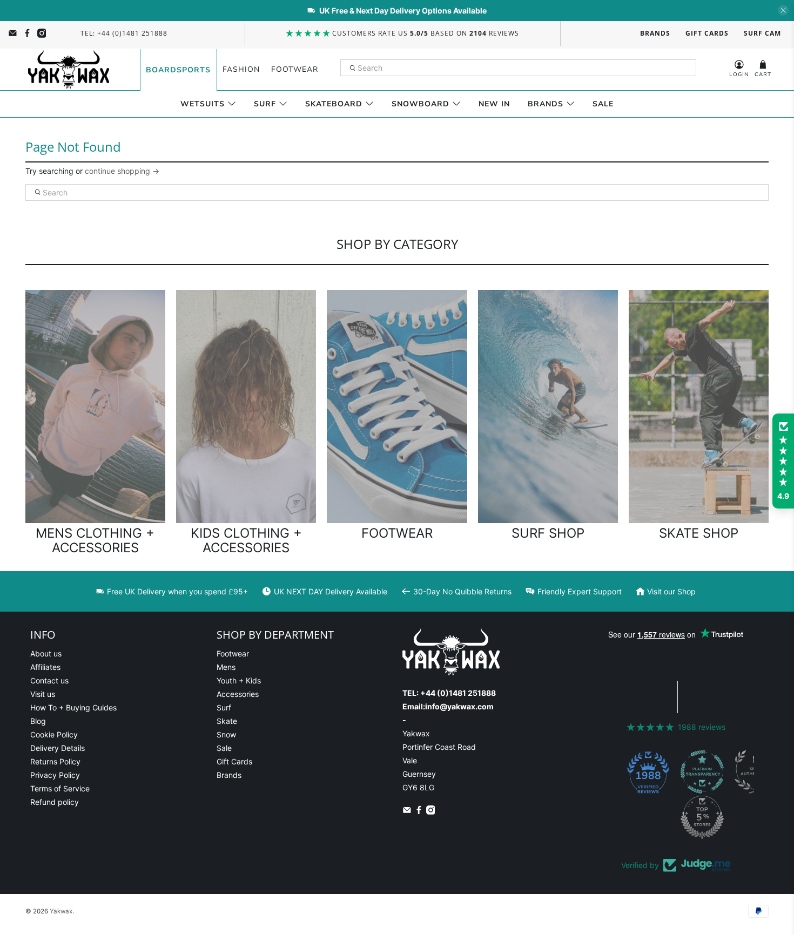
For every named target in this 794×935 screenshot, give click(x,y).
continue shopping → (122, 170)
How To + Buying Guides (73, 707)
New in (494, 104)
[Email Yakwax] (12, 33)
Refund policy (54, 802)
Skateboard (333, 104)
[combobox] (518, 68)
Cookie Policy (54, 734)
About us (46, 653)
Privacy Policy (55, 775)
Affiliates (45, 667)
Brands (655, 33)
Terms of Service (60, 788)
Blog (38, 721)
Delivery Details (57, 748)
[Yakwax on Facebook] (27, 33)
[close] (783, 10)
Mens (226, 667)
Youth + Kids (239, 680)
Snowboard (420, 104)
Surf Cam (762, 33)
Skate (227, 721)
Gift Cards (707, 33)
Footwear (294, 69)
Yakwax (61, 911)
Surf (265, 104)
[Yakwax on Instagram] (41, 33)
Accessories (238, 694)
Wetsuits (202, 104)
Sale (603, 104)
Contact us (49, 680)
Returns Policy (55, 761)
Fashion (241, 69)
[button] (783, 461)
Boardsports (178, 70)
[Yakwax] (68, 69)
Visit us (42, 694)
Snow (226, 734)
